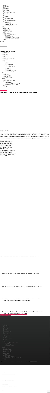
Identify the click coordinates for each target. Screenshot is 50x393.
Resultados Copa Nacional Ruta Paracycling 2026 (11, 342)
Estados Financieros (6, 10)
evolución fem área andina (22, 256)
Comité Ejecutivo (5, 5)
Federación (3, 324)
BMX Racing (5, 17)
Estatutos (4, 7)
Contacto (4, 326)
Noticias (3, 26)
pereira (27, 256)
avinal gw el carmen (12, 256)
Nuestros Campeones (4, 346)
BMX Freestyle (5, 19)
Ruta (3, 14)
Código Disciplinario (6, 8)
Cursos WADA (5, 354)
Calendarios (3, 27)
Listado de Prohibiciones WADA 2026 (9, 356)
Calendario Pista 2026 (6, 348)
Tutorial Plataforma (5, 40)
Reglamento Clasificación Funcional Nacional (11, 24)
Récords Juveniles (7, 336)
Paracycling (4, 21)
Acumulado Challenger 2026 (8, 338)
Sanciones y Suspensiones (6, 33)
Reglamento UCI (5, 328)
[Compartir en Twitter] (26, 127)
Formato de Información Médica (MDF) (10, 25)
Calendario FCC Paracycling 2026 (7, 31)
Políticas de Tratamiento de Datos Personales (9, 12)
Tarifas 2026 (4, 39)
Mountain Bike (5, 340)
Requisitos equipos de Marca (7, 11)
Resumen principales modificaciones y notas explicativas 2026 (13, 37)
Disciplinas (3, 332)
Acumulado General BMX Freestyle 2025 (10, 20)
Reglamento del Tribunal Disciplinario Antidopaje (9, 34)
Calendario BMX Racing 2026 (7, 29)
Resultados (3, 32)
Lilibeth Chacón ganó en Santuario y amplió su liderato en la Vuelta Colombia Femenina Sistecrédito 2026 (21, 299)
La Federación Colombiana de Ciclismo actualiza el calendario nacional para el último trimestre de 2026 (20, 273)
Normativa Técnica (5, 9)
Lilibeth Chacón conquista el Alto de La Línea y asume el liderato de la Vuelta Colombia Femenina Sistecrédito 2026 (22, 311)
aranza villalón (7, 256)
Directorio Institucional (6, 6)
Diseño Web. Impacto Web (33, 361)
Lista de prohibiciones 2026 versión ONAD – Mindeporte (12, 38)
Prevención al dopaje (4, 352)
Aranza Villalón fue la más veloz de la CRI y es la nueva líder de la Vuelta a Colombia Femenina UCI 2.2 (13, 314)
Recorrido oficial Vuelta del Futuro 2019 (5, 315)
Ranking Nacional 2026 (8, 22)
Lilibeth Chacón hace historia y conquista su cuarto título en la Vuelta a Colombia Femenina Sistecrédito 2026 (21, 286)
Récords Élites (6, 16)
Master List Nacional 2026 (8, 23)
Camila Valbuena (17, 256)
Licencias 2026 (4, 358)
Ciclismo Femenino (5, 13)
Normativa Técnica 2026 (8, 344)
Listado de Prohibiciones (6, 35)
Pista (4, 15)
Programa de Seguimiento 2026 (9, 36)
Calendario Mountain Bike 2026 (7, 30)
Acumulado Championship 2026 (9, 18)
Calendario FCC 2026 (6, 28)
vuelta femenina (37, 256)
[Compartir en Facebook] (26, 126)
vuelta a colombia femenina (31, 256)
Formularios (4, 330)
